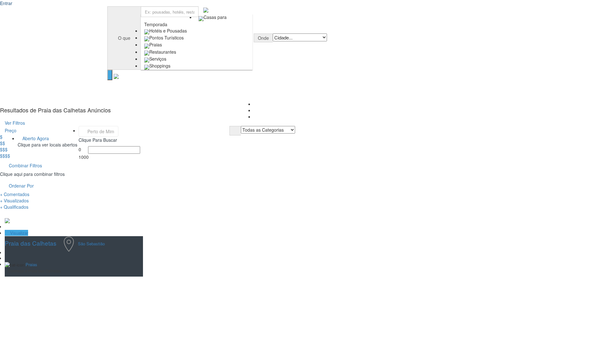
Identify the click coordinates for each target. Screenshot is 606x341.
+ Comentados (14, 194)
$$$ (4, 149)
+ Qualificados (14, 207)
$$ (2, 143)
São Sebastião (91, 243)
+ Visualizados (14, 200)
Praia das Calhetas (30, 243)
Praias (31, 264)
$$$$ (5, 156)
